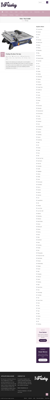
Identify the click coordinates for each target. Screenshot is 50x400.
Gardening (40, 139)
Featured (39, 121)
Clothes (39, 81)
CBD (38, 68)
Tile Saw (25, 57)
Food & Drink (40, 126)
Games (39, 137)
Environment (40, 113)
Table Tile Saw (18, 57)
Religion (39, 266)
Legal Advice (40, 200)
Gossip (39, 147)
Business (39, 55)
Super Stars (40, 287)
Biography (40, 50)
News (11, 11)
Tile (22, 57)
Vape (39, 313)
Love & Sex (40, 208)
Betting (39, 47)
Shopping (39, 274)
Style (43, 11)
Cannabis (39, 60)
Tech (38, 289)
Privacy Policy (47, 398)
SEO (38, 271)
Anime (39, 34)
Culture (39, 97)
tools (29, 57)
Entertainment (40, 110)
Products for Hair (41, 255)
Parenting (39, 245)
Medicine (39, 218)
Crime (39, 92)
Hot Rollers (40, 184)
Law (38, 197)
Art (38, 37)
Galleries (39, 131)
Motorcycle (40, 226)
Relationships (37, 11)
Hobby (7, 57)
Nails (39, 237)
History (39, 174)
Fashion (39, 118)
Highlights (39, 171)
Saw (13, 57)
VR (38, 321)
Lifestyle (39, 205)
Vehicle (39, 316)
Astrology (39, 39)
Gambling (39, 134)
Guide (39, 150)
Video (39, 318)
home (10, 57)
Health (16, 11)
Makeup (39, 213)
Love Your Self (40, 210)
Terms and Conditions (40, 398)
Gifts (38, 142)
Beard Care (40, 42)
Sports (39, 279)
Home (7, 11)
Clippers (39, 79)
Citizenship (40, 76)
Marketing (39, 216)
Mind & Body (40, 221)
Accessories (40, 29)
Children (39, 74)
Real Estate (40, 258)
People (39, 247)
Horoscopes (40, 181)
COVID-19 (40, 89)
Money (39, 224)
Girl (38, 145)
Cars (38, 63)
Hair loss (39, 163)
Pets (38, 250)
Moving (39, 231)
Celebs (21, 11)
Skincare (39, 276)
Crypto (39, 95)
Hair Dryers (40, 160)
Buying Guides (40, 58)
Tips (38, 297)
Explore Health (43, 340)
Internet (39, 192)
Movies (26, 11)
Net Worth (40, 239)
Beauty (39, 45)
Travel (39, 308)
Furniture (39, 129)
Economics (40, 105)
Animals (39, 31)
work (7, 59)
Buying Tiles (27, 56)
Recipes (39, 260)
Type (39, 310)
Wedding (39, 324)
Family (39, 116)
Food (39, 124)
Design (39, 100)
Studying (39, 281)
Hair (38, 155)
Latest (34, 398)
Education (39, 108)
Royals (39, 268)
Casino (39, 66)
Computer (39, 84)
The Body (39, 295)
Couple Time (40, 87)
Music (39, 234)
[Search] (47, 2)
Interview (39, 195)
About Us (25, 398)
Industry (39, 189)
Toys (38, 305)
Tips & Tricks (40, 300)
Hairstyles (39, 166)
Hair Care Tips (40, 158)
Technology (40, 292)
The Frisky (9, 56)
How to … (39, 187)
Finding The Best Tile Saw (13, 54)
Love (31, 11)
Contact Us (30, 398)
